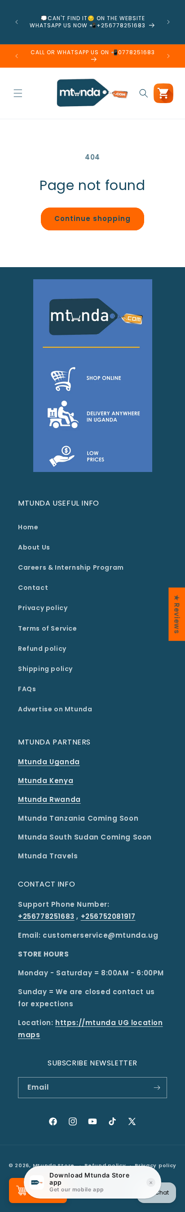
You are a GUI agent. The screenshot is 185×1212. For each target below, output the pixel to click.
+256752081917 (108, 916)
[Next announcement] (168, 22)
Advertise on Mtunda (55, 709)
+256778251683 (46, 916)
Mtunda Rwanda (49, 799)
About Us (34, 547)
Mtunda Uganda (49, 761)
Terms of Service (47, 628)
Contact (33, 587)
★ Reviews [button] (176, 614)
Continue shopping (92, 218)
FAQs (27, 688)
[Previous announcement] (16, 22)
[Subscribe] (157, 1087)
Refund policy (42, 648)
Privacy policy (42, 607)
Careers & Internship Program (71, 567)
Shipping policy (45, 668)
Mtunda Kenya (45, 780)
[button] (18, 93)
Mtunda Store (54, 1165)
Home (28, 527)
